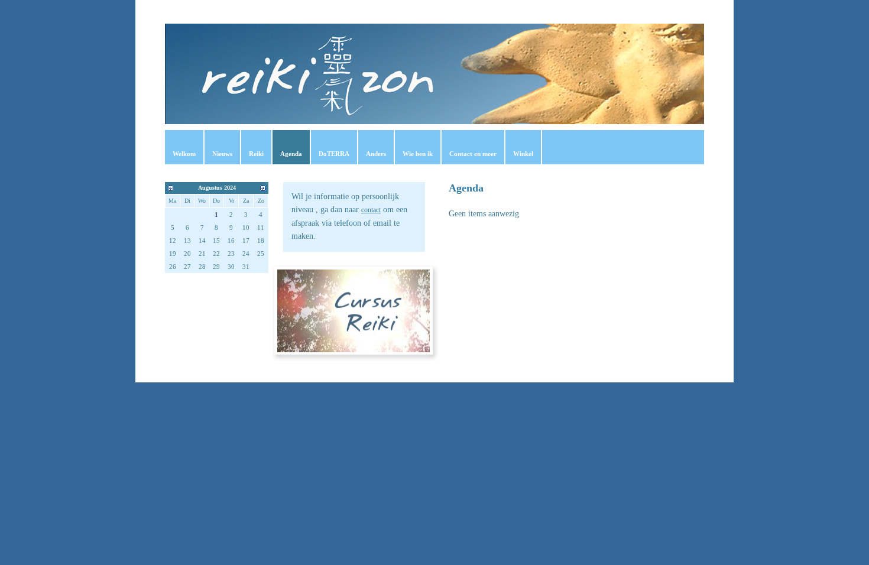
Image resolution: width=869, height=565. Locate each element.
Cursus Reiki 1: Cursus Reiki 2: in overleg (353, 308)
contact (371, 210)
